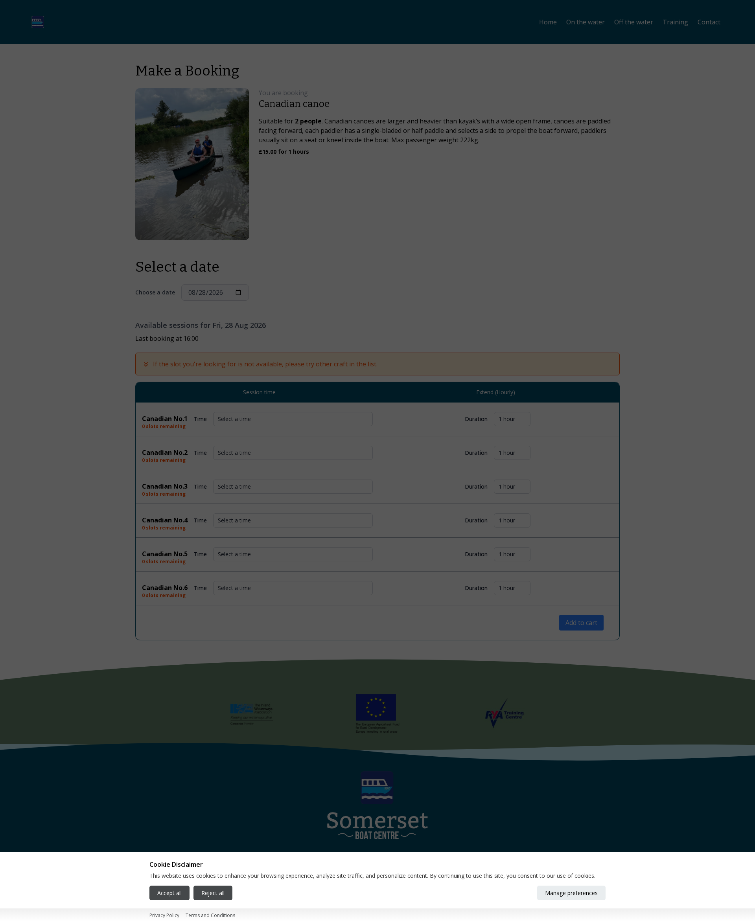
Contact (709, 22)
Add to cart (581, 622)
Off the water (633, 22)
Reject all (213, 893)
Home (548, 22)
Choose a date (155, 292)
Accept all (169, 893)
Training (675, 22)
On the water (585, 22)
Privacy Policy (164, 915)
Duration (476, 419)
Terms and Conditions (210, 915)
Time (200, 419)
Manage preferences (571, 893)
